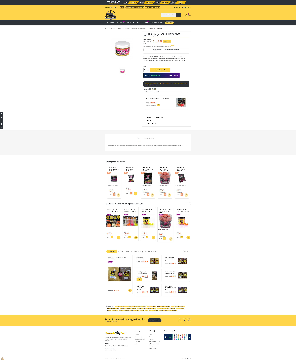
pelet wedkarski (111, 308)
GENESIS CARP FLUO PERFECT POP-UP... (147, 210)
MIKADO (117, 306)
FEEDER (130, 306)
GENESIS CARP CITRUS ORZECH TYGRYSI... (170, 272)
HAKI (163, 306)
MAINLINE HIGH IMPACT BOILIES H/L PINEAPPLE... (148, 169)
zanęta (166, 308)
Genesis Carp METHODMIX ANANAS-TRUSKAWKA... (117, 258)
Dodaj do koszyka (161, 70)
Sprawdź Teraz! (154, 320)
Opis (138, 138)
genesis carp (124, 306)
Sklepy (136, 343)
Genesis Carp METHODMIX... (140, 258)
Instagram (117, 7)
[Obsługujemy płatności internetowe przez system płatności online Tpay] (177, 337)
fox (118, 308)
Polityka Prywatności (154, 343)
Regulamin (151, 339)
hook (158, 306)
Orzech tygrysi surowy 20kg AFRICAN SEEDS (142, 272)
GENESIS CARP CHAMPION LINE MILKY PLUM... (158, 98)
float (154, 308)
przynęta (172, 308)
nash (166, 310)
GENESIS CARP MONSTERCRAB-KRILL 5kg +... (170, 288)
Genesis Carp (110, 213)
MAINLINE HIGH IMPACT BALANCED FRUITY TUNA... (114, 169)
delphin (153, 306)
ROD (146, 310)
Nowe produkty (138, 336)
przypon (128, 308)
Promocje (137, 334)
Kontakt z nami (152, 348)
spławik (168, 306)
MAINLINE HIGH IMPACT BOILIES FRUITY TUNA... (130, 169)
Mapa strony (138, 341)
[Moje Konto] (1, 127)
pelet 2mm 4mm (172, 310)
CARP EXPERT (160, 308)
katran (182, 308)
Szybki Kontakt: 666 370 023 (152, 7)
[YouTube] (1, 117)
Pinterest (155, 89)
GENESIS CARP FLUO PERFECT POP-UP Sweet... (183, 210)
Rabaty (122, 7)
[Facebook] (1, 113)
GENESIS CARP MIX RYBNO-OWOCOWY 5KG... (170, 259)
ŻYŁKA (182, 306)
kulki (132, 310)
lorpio (136, 310)
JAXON (144, 308)
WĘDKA (149, 308)
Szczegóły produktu (151, 138)
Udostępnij (150, 89)
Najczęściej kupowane (140, 339)
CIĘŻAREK (156, 310)
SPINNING (177, 306)
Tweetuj (153, 89)
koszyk (109, 310)
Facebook (113, 7)
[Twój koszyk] (1, 124)
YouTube (115, 7)
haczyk (142, 310)
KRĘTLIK (161, 310)
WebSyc (189, 358)
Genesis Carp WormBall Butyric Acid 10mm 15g (112, 210)
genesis (134, 308)
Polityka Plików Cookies (154, 341)
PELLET (144, 306)
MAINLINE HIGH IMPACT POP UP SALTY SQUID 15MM (165, 169)
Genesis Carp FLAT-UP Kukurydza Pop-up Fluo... (130, 210)
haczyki (139, 308)
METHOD (122, 308)
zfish (150, 310)
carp (149, 306)
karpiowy (126, 310)
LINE (172, 306)
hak (177, 308)
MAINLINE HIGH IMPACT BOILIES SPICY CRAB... (181, 169)
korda (120, 310)
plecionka (115, 310)
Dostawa (151, 336)
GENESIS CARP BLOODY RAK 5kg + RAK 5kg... (141, 288)
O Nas (150, 334)
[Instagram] (1, 120)
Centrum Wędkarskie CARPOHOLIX (134, 7)
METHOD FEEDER (137, 306)
